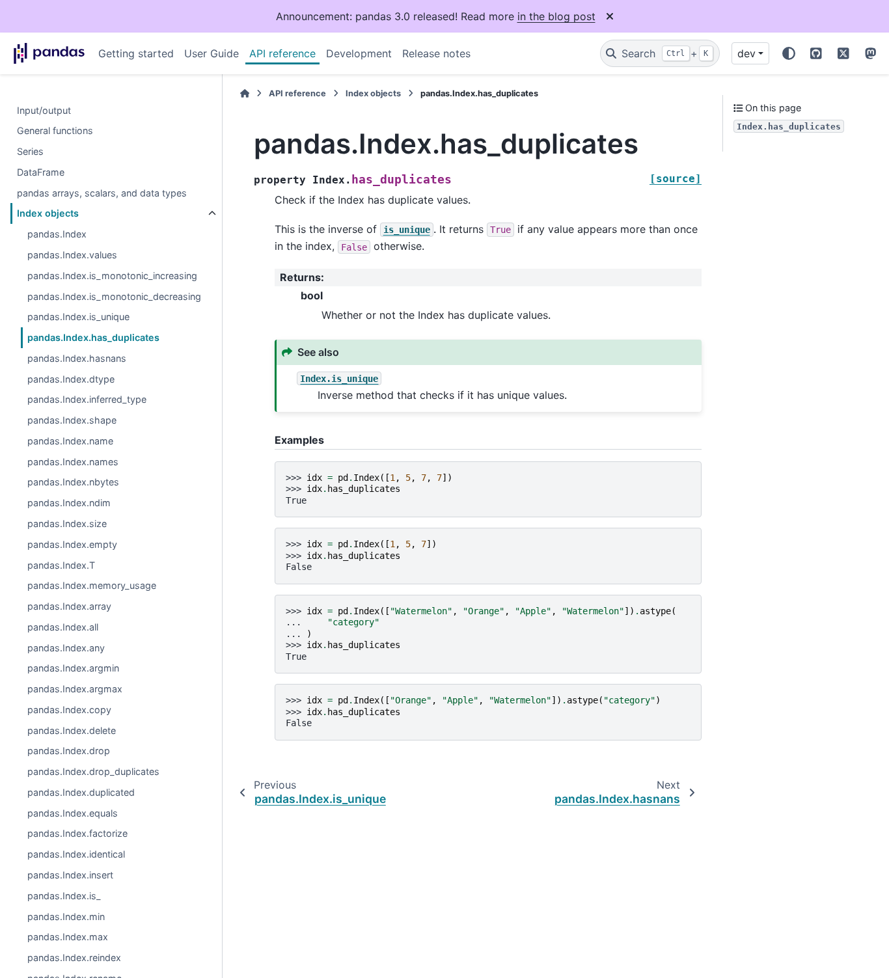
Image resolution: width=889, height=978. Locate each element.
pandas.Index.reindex (74, 958)
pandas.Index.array (69, 606)
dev (746, 53)
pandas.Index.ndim (69, 503)
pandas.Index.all (62, 627)
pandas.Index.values (72, 255)
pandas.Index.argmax (74, 689)
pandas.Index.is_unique (78, 317)
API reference (282, 53)
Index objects (48, 213)
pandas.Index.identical (76, 854)
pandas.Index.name (70, 441)
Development (359, 53)
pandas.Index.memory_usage (91, 585)
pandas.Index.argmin (73, 668)
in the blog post (556, 16)
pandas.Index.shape (71, 420)
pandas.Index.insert (70, 875)
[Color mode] (789, 53)
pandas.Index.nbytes (73, 482)
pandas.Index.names (72, 461)
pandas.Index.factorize (77, 833)
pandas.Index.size (67, 524)
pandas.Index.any (66, 647)
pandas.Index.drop (68, 751)
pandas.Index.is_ (64, 895)
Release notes (436, 53)
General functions (55, 131)
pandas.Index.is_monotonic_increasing (112, 276)
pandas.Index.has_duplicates (93, 338)
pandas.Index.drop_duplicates (93, 772)
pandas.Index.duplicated (81, 792)
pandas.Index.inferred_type (86, 399)
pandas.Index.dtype (71, 379)
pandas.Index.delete (71, 730)
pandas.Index (57, 234)
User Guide (211, 53)
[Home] (244, 93)
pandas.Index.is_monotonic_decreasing (114, 296)
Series (30, 151)
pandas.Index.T (61, 565)
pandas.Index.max (67, 937)
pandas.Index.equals (72, 813)
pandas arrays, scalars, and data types (102, 192)
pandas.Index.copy (69, 710)
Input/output (44, 110)
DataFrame (40, 172)
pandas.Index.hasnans (76, 358)
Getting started (136, 53)
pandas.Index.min (66, 916)
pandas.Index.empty (72, 544)
